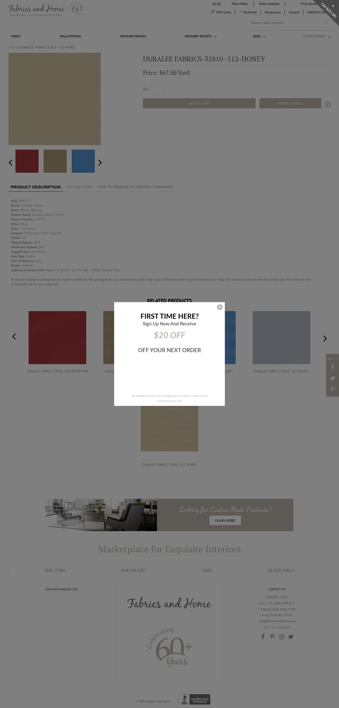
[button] (220, 307)
